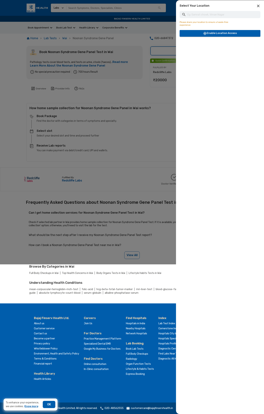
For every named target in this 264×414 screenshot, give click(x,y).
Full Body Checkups (137, 353)
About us (39, 323)
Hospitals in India (135, 323)
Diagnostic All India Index (172, 358)
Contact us (40, 333)
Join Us (88, 323)
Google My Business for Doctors (102, 348)
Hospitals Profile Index (171, 343)
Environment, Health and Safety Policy (56, 353)
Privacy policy (42, 343)
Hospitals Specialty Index (173, 338)
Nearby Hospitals (135, 328)
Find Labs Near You (169, 353)
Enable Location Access (222, 33)
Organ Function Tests (138, 363)
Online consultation (95, 364)
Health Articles (42, 379)
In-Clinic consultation (96, 369)
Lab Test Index (166, 323)
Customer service (44, 328)
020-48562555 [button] (114, 408)
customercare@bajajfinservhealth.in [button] (152, 408)
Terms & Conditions (45, 358)
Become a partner (44, 338)
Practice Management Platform (102, 338)
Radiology (131, 358)
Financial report (43, 363)
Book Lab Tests (134, 348)
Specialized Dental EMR (97, 343)
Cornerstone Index (169, 328)
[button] (258, 6)
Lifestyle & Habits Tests (140, 368)
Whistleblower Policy (46, 348)
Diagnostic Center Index (172, 348)
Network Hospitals (136, 333)
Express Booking (135, 374)
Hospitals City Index (169, 333)
